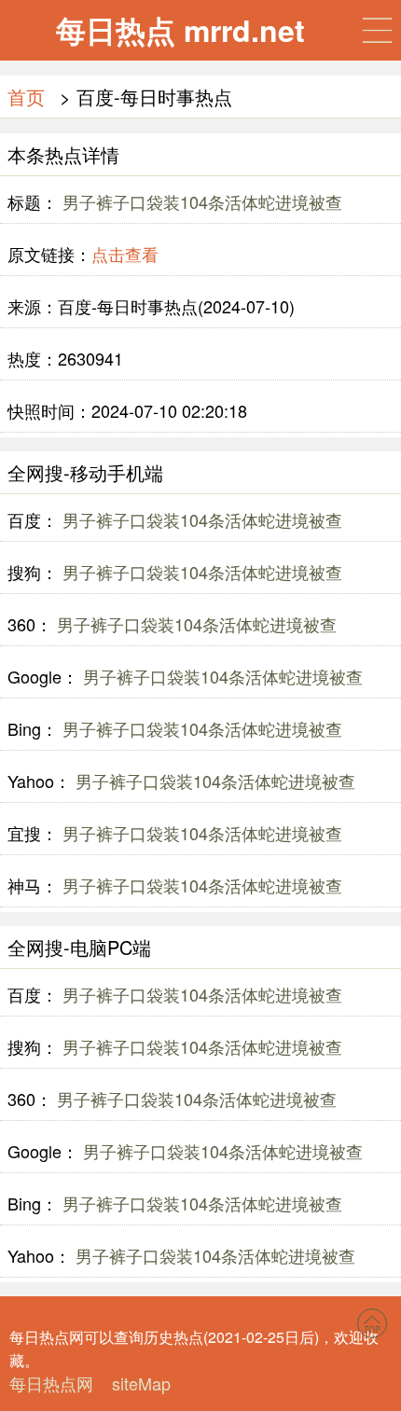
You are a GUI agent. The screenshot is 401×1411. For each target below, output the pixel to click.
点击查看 (125, 254)
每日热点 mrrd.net (180, 29)
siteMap (141, 1383)
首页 (26, 96)
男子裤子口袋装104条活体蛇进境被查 (200, 201)
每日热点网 (51, 1383)
